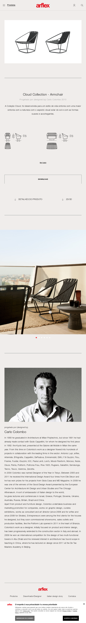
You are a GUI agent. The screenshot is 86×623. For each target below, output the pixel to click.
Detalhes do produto (30, 199)
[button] (36, 337)
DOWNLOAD (43, 179)
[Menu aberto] (4, 5)
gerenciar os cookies (24, 618)
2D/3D (69, 199)
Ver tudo (43, 163)
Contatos (72, 596)
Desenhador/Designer (32, 596)
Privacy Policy (66, 611)
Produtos (11, 5)
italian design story (55, 596)
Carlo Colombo (54, 99)
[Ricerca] (82, 5)
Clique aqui (26, 611)
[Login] (74, 5)
